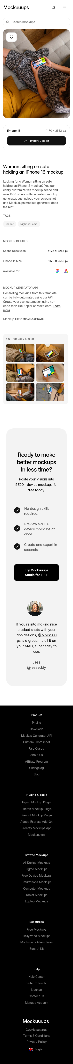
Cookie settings (36, 1029)
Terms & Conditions (36, 1035)
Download (36, 729)
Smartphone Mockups (37, 882)
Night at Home (28, 223)
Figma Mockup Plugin (36, 802)
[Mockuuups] (25, 7)
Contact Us (36, 996)
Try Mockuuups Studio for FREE (36, 572)
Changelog (36, 768)
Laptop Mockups (36, 901)
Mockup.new (36, 835)
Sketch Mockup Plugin (36, 809)
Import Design (39, 140)
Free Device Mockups (37, 875)
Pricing (36, 723)
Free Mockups (36, 929)
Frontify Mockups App (37, 828)
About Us (36, 755)
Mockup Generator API (36, 736)
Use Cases (36, 748)
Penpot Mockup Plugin (36, 815)
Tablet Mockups (36, 895)
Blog (36, 774)
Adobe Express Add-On (36, 822)
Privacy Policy (36, 1041)
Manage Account (36, 1003)
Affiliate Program (36, 761)
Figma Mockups (36, 869)
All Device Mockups (36, 863)
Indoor (9, 223)
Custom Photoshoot (36, 742)
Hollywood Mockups (36, 936)
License (36, 990)
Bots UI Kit (36, 949)
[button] (54, 7)
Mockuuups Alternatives (36, 942)
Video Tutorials (36, 983)
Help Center (36, 977)
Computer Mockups (36, 888)
